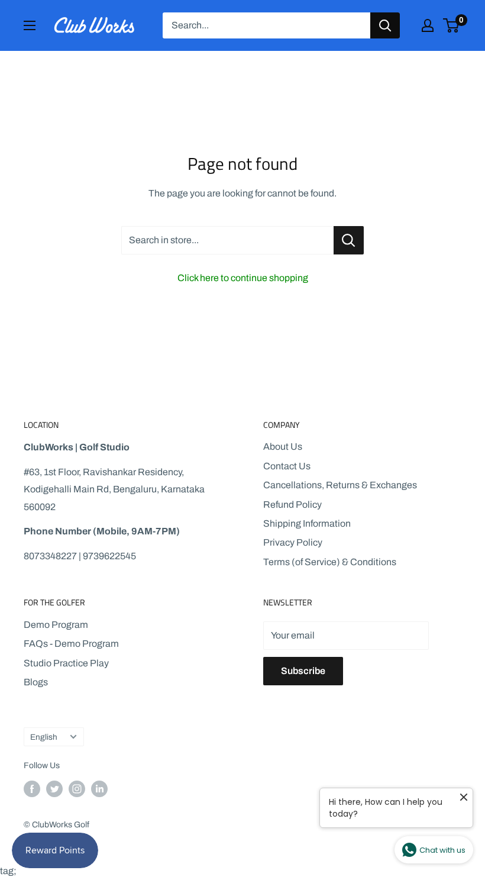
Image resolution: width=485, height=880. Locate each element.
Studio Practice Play (66, 663)
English (43, 737)
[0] (451, 25)
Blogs (36, 682)
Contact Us (287, 466)
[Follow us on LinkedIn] (99, 789)
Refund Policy (292, 504)
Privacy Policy (292, 542)
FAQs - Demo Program (71, 644)
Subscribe (303, 671)
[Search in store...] (349, 240)
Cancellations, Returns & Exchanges (340, 485)
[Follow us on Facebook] (32, 789)
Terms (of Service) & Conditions (329, 562)
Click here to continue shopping (242, 278)
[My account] (428, 25)
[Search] (385, 25)
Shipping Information (307, 523)
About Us (282, 446)
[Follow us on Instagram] (77, 789)
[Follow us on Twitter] (54, 789)
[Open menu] (29, 25)
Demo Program (56, 625)
